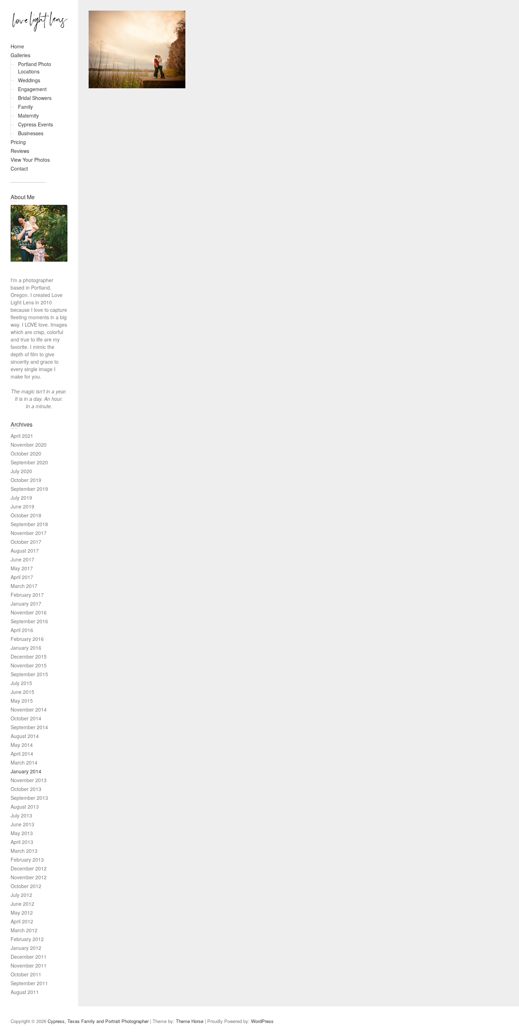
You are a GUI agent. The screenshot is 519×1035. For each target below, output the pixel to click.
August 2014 (25, 735)
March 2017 (24, 585)
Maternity (28, 115)
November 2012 (29, 877)
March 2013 (24, 850)
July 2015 (21, 682)
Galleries (20, 55)
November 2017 (29, 532)
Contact (19, 168)
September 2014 (29, 727)
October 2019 (26, 479)
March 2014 (24, 762)
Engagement (32, 89)
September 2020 (29, 462)
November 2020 (29, 444)
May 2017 (22, 568)
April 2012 (22, 921)
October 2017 (26, 541)
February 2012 (27, 938)
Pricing (18, 141)
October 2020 (26, 453)
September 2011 (29, 983)
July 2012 (21, 894)
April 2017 (22, 577)
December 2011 (29, 956)
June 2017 (22, 559)
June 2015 (22, 691)
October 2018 (26, 515)
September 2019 (29, 488)
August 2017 (25, 550)
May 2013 (22, 833)
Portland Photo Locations (34, 67)
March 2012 (24, 930)
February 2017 (27, 594)
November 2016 (29, 612)
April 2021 (22, 435)
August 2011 (25, 991)
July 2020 (21, 471)
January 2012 (26, 947)
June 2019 (22, 506)
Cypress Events (35, 124)
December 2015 (29, 656)
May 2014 (22, 744)
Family (25, 106)
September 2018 (29, 524)
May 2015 (22, 700)
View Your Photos (30, 159)
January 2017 (26, 603)
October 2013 (26, 788)
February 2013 (27, 859)
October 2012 (26, 886)
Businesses (30, 133)
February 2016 (27, 638)
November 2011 (29, 965)
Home (17, 46)
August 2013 (25, 806)
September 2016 (29, 621)
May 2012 (22, 912)
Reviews (20, 150)
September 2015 (29, 674)
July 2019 (21, 497)
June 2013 (22, 824)
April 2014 (22, 753)
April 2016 (22, 630)
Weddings (29, 80)
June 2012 (22, 903)
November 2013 (29, 780)
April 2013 (22, 841)
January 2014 (26, 771)
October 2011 (26, 974)
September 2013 (29, 797)
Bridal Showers (35, 97)
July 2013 (21, 815)
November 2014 (29, 709)
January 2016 (26, 647)
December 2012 (29, 868)
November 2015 (29, 665)
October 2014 (26, 718)
